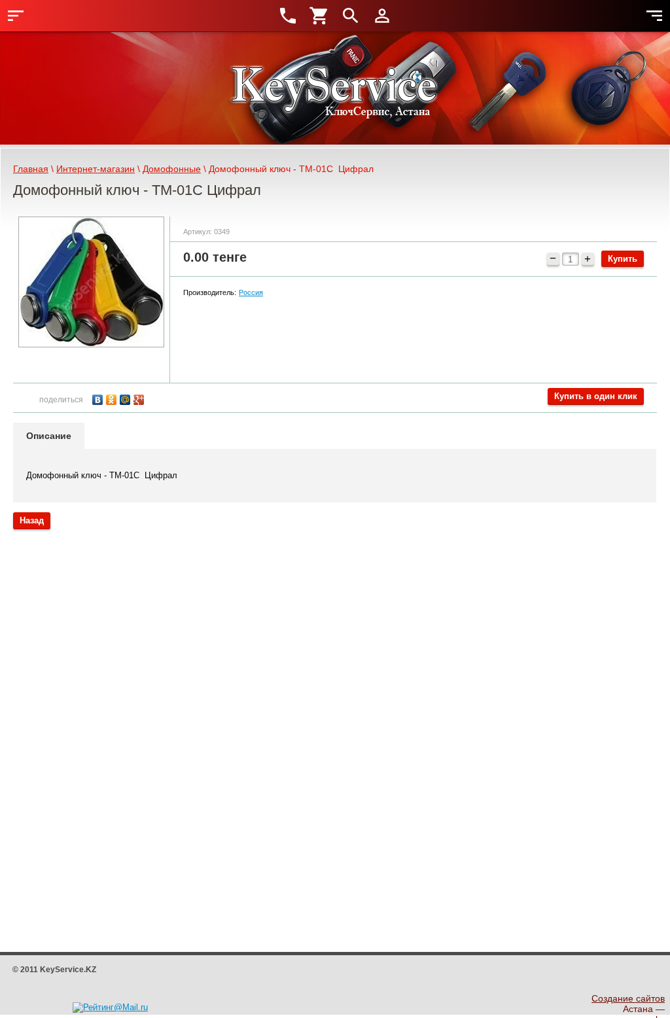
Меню (15, 15)
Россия (251, 292)
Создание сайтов (628, 998)
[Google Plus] (140, 398)
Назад (32, 520)
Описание (48, 435)
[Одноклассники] (113, 398)
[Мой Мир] (126, 398)
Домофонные (172, 169)
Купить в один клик (595, 396)
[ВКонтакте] (99, 398)
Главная (30, 169)
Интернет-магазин (95, 169)
